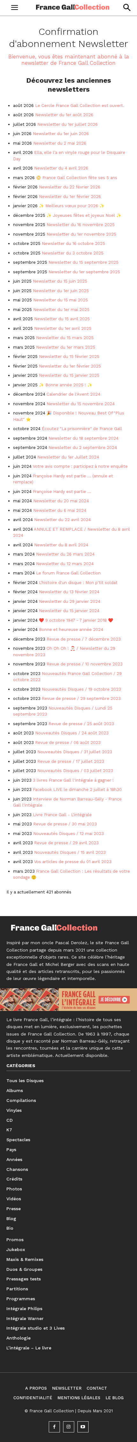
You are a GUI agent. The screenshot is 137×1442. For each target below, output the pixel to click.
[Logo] (72, 7)
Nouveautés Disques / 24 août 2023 (72, 733)
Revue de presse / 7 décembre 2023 (84, 639)
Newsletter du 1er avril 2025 (62, 328)
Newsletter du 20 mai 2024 (61, 500)
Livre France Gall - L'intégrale (62, 814)
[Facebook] (54, 1426)
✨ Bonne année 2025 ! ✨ (65, 385)
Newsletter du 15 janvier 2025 (69, 375)
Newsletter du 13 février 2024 (69, 591)
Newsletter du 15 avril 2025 (62, 318)
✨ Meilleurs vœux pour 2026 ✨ (72, 205)
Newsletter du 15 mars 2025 (65, 337)
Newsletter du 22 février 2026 (69, 187)
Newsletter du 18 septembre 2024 (83, 438)
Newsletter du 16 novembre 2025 (81, 224)
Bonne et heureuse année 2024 (71, 629)
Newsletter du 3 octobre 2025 (73, 253)
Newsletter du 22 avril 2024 (62, 519)
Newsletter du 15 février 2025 (69, 356)
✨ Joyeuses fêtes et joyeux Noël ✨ (84, 215)
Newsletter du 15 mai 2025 (60, 300)
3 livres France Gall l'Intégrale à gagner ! (73, 780)
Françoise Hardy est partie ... (62, 491)
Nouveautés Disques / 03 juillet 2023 (75, 770)
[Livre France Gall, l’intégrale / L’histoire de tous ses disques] (68, 1000)
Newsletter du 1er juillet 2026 (67, 124)
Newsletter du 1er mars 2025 (65, 347)
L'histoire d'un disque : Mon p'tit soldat (78, 582)
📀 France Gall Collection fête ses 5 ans (76, 177)
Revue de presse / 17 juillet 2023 (70, 761)
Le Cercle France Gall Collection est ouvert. (79, 105)
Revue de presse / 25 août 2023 (81, 723)
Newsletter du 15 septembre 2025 (83, 262)
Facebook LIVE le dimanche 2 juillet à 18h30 (77, 789)
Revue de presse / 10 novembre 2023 (85, 664)
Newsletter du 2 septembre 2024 (82, 447)
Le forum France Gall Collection (68, 573)
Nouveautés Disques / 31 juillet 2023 (74, 751)
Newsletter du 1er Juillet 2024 (68, 457)
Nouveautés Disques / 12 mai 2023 (68, 833)
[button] (127, 7)
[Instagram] (68, 1426)
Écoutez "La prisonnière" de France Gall (82, 428)
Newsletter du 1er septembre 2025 (84, 271)
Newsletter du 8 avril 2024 (61, 545)
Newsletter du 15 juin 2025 (60, 281)
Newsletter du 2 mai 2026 (59, 143)
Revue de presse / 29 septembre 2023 (81, 698)
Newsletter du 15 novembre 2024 (81, 403)
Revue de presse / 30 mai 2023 (65, 824)
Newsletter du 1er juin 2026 (61, 133)
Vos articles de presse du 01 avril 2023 (73, 861)
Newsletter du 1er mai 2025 (61, 309)
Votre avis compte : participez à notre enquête (80, 466)
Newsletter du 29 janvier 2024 (69, 601)
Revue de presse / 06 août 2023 (68, 742)
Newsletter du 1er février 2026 (70, 196)
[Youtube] (83, 1426)
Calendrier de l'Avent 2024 (73, 394)
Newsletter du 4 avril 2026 (61, 168)
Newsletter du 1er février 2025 (70, 366)
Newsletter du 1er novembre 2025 (81, 234)
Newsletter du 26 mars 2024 (65, 554)
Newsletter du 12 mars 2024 (65, 563)
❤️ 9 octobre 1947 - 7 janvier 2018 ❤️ (76, 620)
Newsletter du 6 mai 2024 (59, 510)
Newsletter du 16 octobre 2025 (73, 243)
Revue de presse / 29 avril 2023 (66, 842)
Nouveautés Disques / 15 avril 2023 (70, 852)
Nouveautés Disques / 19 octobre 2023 (81, 689)
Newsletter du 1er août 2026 (64, 114)
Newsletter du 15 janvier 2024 (69, 610)
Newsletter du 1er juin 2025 (61, 290)
